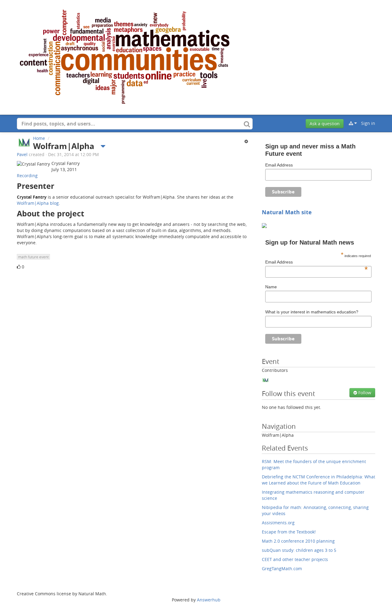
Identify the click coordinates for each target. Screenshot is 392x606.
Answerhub (209, 600)
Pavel (22, 154)
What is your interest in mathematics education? (311, 311)
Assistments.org (278, 523)
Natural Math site (287, 212)
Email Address (279, 165)
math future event (33, 256)
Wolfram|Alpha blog (38, 203)
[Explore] (352, 123)
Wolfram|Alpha (278, 435)
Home (39, 138)
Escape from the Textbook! (289, 532)
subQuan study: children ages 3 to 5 (299, 550)
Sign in (368, 123)
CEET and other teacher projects (295, 559)
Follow (364, 392)
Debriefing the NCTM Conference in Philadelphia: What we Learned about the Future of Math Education (318, 480)
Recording (27, 175)
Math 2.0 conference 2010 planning (298, 541)
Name (271, 286)
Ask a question (325, 123)
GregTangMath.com (282, 568)
